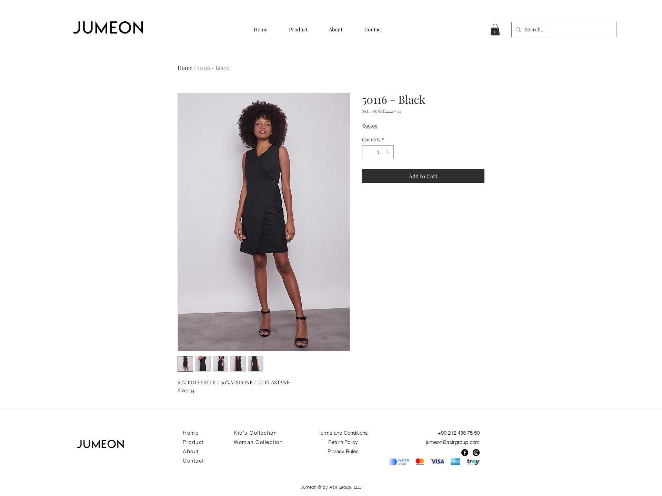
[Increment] (388, 152)
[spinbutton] (378, 152)
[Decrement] (367, 152)
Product (193, 442)
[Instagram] (476, 452)
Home (185, 67)
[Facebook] (464, 452)
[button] (495, 29)
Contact (193, 460)
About (191, 451)
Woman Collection (258, 442)
